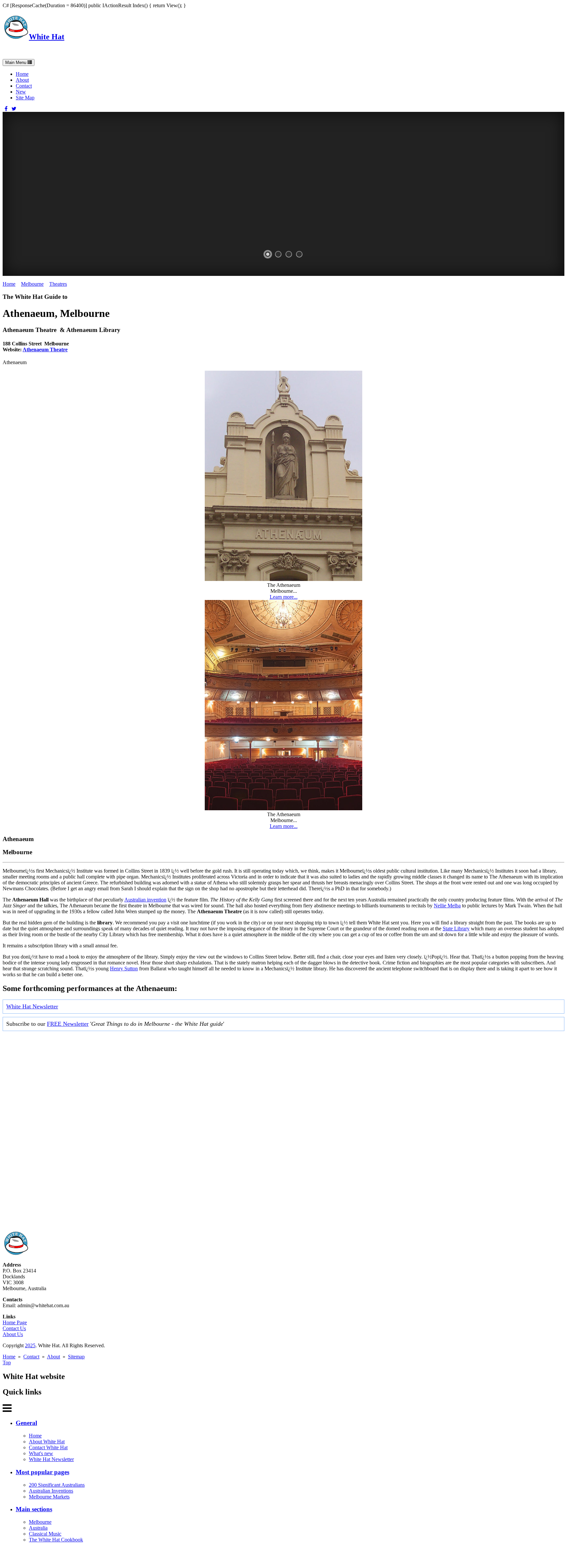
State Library (456, 928)
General (26, 1422)
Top (7, 1362)
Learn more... (284, 597)
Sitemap (76, 1356)
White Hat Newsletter (32, 1006)
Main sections (34, 1509)
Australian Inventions (51, 1491)
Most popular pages (42, 1472)
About (22, 80)
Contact (24, 86)
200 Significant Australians (57, 1485)
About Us (13, 1334)
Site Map (25, 97)
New (21, 91)
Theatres (58, 284)
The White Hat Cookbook (56, 1539)
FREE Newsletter (68, 1024)
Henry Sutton (124, 968)
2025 (30, 1345)
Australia (38, 1528)
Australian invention (145, 899)
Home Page (15, 1322)
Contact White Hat (48, 1447)
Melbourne (32, 284)
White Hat (46, 36)
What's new (41, 1453)
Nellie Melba (447, 905)
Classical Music (45, 1534)
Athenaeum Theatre (45, 349)
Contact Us (14, 1328)
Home (22, 74)
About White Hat (47, 1441)
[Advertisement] (199, 1132)
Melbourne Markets (49, 1496)
